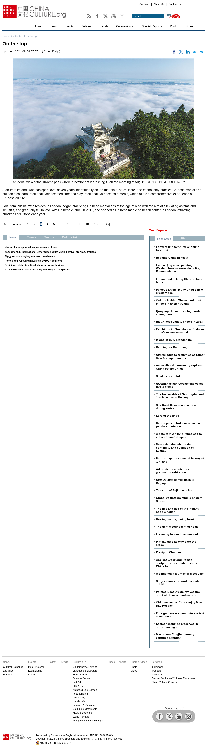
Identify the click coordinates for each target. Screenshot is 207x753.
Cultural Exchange (26, 36)
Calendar (33, 674)
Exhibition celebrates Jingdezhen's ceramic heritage (35, 265)
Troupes (156, 670)
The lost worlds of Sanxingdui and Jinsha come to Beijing (180, 396)
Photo (173, 26)
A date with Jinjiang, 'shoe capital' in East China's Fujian (179, 435)
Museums (157, 674)
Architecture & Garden (85, 690)
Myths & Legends (82, 712)
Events (69, 26)
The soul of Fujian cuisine (174, 490)
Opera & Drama (81, 678)
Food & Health (81, 693)
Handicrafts (79, 701)
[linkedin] (188, 52)
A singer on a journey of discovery (180, 573)
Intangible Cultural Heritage (88, 720)
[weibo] (195, 52)
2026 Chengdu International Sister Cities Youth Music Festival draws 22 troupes (50, 252)
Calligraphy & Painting (85, 667)
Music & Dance (81, 674)
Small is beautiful (168, 376)
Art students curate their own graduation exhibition (176, 470)
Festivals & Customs (84, 705)
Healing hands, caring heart (175, 519)
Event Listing (35, 670)
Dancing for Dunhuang (172, 347)
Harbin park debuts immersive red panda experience (179, 424)
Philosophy (79, 697)
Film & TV (78, 686)
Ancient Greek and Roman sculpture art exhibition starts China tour (176, 563)
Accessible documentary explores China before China (179, 367)
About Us (159, 4)
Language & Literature (85, 670)
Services (157, 662)
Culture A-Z (79, 662)
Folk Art (77, 682)
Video (189, 26)
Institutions (157, 667)
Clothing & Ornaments (85, 709)
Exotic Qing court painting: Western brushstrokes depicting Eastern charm (178, 268)
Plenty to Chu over (169, 552)
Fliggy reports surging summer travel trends (30, 256)
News (53, 26)
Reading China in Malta (172, 257)
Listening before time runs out (177, 534)
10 (87, 224)
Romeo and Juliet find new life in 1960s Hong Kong (33, 260)
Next (96, 224)
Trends (103, 26)
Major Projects (36, 667)
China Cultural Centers (164, 682)
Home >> (8, 36)
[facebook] (174, 52)
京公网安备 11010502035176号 (57, 743)
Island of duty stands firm (174, 339)
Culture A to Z (125, 26)
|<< (4, 224)
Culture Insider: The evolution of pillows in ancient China (178, 302)
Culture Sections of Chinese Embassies (173, 678)
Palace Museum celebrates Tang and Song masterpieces (37, 269)
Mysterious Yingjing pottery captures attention (175, 636)
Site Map (144, 4)
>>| (108, 224)
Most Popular (158, 230)
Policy (52, 662)
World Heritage (81, 716)
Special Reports (152, 26)
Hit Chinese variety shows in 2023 (179, 321)
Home (37, 26)
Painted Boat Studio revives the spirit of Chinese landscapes (178, 593)
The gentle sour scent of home (177, 526)
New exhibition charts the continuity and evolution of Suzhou (175, 447)
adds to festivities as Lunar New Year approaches (180, 356)
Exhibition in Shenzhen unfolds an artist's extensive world (180, 331)
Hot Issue (8, 674)
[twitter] (181, 52)
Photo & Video (139, 662)
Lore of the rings (167, 415)
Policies (86, 26)
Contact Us (175, 4)
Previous (16, 224)
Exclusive (8, 670)
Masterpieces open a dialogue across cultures (31, 247)
